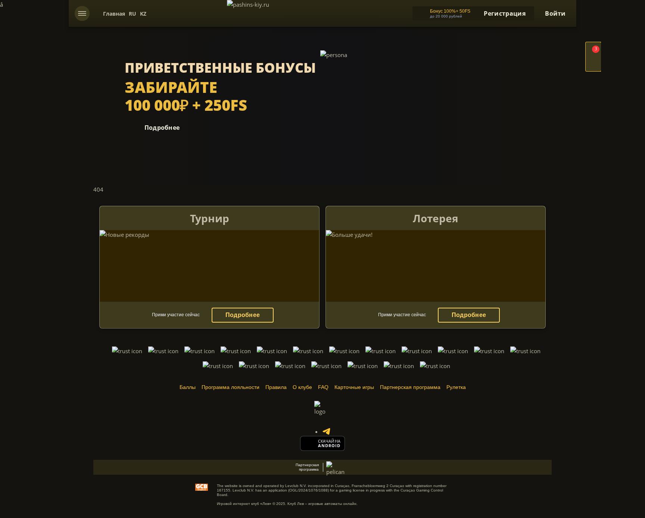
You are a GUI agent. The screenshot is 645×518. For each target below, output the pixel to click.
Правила (276, 387)
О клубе (302, 387)
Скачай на (329, 441)
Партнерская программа (410, 387)
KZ (143, 13)
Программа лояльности (230, 387)
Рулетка (456, 387)
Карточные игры (354, 387)
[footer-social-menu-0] (326, 431)
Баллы (188, 387)
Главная (114, 13)
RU (132, 13)
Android (329, 445)
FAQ (323, 387)
